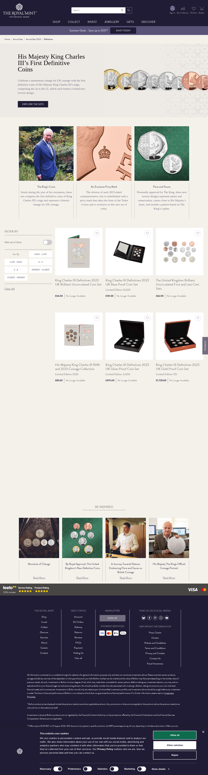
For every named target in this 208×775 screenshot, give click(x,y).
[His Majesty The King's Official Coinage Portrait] (169, 538)
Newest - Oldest (40, 269)
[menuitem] (172, 10)
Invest (92, 22)
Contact (44, 653)
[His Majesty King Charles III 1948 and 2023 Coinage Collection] (78, 336)
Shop (56, 22)
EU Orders (78, 622)
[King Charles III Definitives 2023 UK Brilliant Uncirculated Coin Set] (78, 251)
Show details (159, 769)
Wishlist (193, 12)
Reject (174, 755)
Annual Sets (18, 39)
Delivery (78, 627)
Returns (78, 632)
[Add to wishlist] (97, 233)
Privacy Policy (105, 749)
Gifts (130, 22)
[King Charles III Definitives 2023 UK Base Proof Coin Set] (129, 251)
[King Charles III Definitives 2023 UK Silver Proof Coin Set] (129, 336)
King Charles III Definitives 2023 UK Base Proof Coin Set (127, 282)
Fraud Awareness (155, 663)
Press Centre (155, 632)
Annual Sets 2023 (33, 39)
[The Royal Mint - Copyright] (20, 10)
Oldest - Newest (16, 277)
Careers (44, 648)
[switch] (87, 768)
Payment (78, 648)
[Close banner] (203, 732)
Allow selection (175, 745)
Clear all (10, 288)
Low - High (16, 262)
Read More (39, 578)
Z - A (16, 269)
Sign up (112, 618)
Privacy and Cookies (155, 653)
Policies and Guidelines (155, 643)
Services (44, 637)
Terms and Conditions (155, 648)
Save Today (123, 30)
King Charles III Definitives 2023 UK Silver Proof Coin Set (127, 367)
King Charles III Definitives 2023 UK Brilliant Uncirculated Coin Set (78, 282)
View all (78, 658)
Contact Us (155, 658)
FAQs (78, 642)
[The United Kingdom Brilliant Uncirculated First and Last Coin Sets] (179, 251)
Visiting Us (78, 653)
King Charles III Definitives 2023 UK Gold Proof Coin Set (177, 367)
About (44, 642)
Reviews (78, 637)
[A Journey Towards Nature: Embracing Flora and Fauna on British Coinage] (126, 538)
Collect (74, 22)
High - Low (40, 254)
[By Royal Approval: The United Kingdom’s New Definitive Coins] (82, 538)
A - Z (40, 262)
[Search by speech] (122, 10)
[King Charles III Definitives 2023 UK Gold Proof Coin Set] (179, 336)
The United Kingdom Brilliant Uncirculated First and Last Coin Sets (177, 284)
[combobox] (98, 10)
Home (7, 39)
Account (78, 617)
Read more (169, 578)
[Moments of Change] (39, 538)
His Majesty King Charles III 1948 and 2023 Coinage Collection (77, 367)
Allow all (174, 735)
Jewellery (111, 22)
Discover (148, 22)
